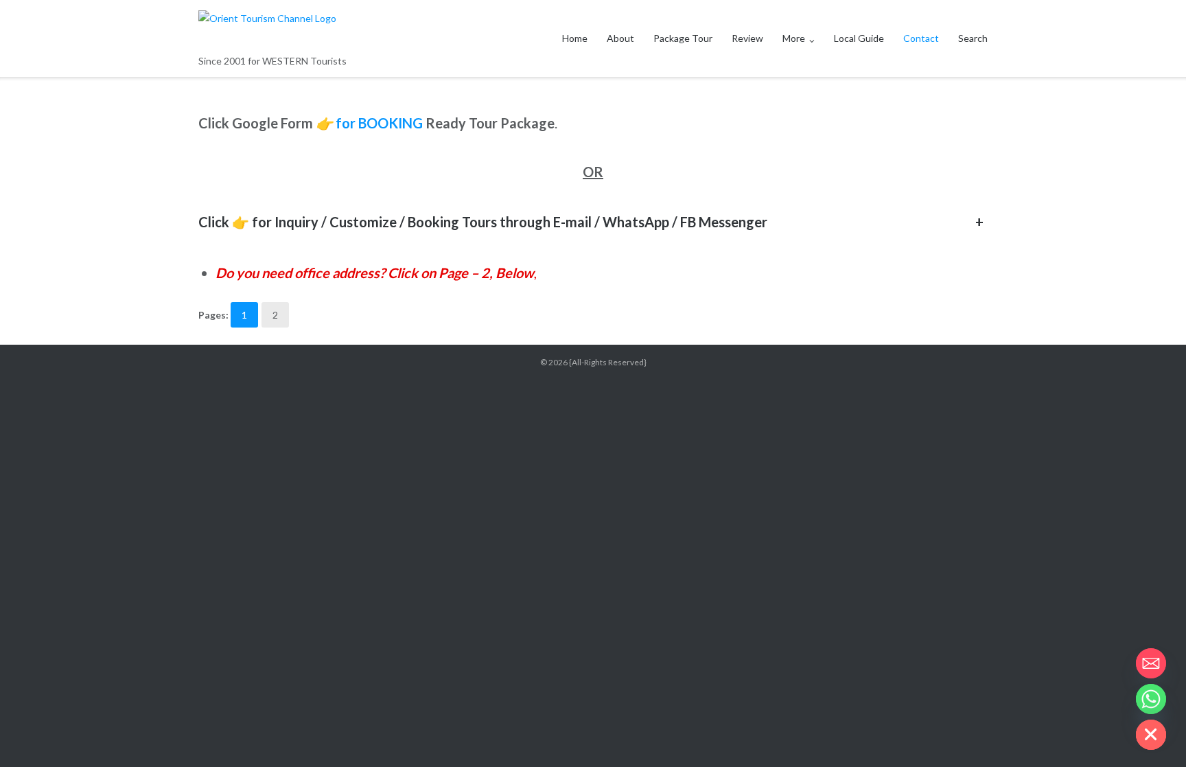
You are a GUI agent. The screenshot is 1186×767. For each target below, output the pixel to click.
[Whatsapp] (1151, 699)
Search (973, 38)
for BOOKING (379, 123)
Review (747, 38)
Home (575, 38)
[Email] (1151, 663)
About (620, 38)
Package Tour (682, 38)
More (793, 38)
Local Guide (859, 38)
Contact (921, 38)
